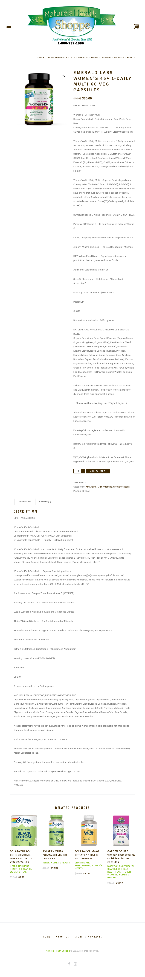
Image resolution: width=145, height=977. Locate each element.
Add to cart (97, 471)
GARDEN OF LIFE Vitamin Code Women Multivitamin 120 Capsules (121, 856)
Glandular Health (118, 869)
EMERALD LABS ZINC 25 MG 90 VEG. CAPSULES (113, 57)
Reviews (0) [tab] (45, 501)
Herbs (13, 866)
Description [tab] (25, 501)
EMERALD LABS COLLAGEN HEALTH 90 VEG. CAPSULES (62, 57)
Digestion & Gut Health (121, 866)
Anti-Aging (91, 486)
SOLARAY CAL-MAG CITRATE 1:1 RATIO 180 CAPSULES (87, 854)
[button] (63, 75)
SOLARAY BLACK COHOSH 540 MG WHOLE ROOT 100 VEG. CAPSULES (21, 856)
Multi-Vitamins (105, 486)
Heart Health (115, 872)
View (24, 827)
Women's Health (121, 486)
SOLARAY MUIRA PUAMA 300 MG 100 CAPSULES (54, 854)
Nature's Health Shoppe (58, 950)
